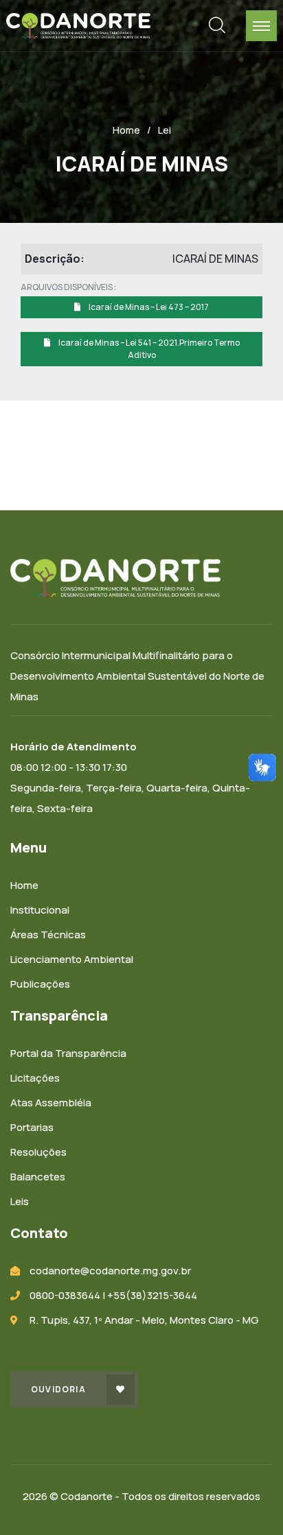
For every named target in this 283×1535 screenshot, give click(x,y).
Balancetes (37, 1176)
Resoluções (38, 1152)
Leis (19, 1201)
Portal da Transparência (68, 1053)
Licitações (35, 1078)
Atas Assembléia (50, 1102)
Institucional (39, 910)
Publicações (40, 984)
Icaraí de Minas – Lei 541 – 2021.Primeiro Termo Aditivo (148, 349)
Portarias (32, 1127)
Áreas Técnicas (48, 934)
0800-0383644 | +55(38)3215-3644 (113, 1295)
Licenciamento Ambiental (71, 959)
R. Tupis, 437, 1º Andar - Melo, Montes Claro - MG (144, 1320)
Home (126, 129)
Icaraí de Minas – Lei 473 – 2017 (148, 307)
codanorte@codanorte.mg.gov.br (110, 1270)
